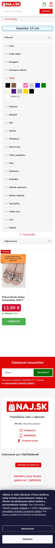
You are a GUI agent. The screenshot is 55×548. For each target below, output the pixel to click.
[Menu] (51, 4)
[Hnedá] (13, 85)
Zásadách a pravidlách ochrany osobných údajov (26, 509)
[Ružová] (25, 85)
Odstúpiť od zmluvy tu (28, 464)
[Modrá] (37, 85)
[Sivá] (31, 85)
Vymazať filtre (29, 234)
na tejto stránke (19, 508)
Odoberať (43, 372)
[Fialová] (13, 91)
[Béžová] (8, 91)
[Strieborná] (19, 91)
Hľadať (46, 11)
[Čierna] (8, 85)
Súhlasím (27, 539)
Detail (14, 321)
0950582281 (30, 435)
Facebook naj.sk (30, 440)
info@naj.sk (30, 430)
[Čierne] (31, 91)
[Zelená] (43, 85)
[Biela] (19, 85)
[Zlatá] (25, 91)
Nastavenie (27, 528)
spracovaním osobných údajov (19, 383)
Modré (15, 96)
